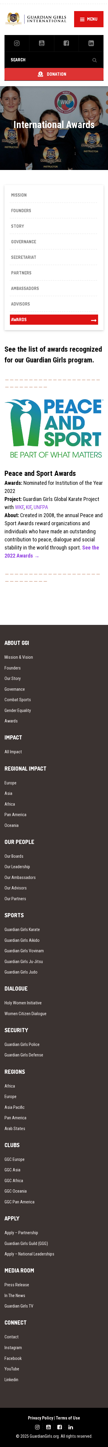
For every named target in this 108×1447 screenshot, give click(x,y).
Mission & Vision (18, 657)
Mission (19, 195)
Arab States (14, 1128)
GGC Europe (14, 1159)
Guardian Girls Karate (22, 929)
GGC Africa (13, 1180)
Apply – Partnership (21, 1232)
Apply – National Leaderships (29, 1254)
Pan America (15, 814)
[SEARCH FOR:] (54, 60)
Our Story (12, 678)
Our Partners (15, 898)
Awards (19, 319)
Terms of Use (68, 1418)
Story (17, 226)
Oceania (11, 825)
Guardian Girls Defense (23, 1055)
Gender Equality (17, 710)
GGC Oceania (15, 1191)
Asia (8, 793)
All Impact (13, 751)
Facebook (13, 1358)
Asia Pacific (14, 1107)
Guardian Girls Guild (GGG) (26, 1243)
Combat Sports (17, 699)
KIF (29, 507)
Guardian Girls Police (22, 1044)
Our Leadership (17, 866)
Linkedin (11, 1379)
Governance (23, 241)
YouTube (11, 1368)
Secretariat (23, 257)
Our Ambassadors (20, 877)
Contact (11, 1336)
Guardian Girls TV (18, 1306)
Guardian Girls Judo (21, 972)
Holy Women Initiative (23, 1002)
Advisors (20, 303)
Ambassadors (25, 288)
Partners (21, 272)
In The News (14, 1295)
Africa (9, 804)
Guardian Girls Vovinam (24, 950)
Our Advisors (15, 888)
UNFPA (41, 507)
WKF (19, 507)
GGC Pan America (19, 1201)
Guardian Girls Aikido (22, 940)
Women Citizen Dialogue (25, 1013)
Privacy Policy (40, 1418)
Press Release (16, 1284)
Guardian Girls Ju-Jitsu (23, 961)
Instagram (13, 1347)
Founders (21, 210)
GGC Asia (12, 1169)
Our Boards (13, 856)
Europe (10, 783)
